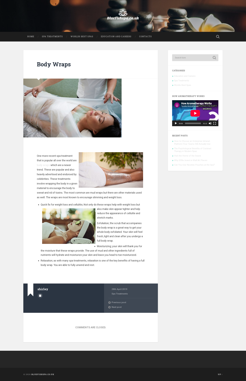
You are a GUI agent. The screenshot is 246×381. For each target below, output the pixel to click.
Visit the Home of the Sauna (187, 155)
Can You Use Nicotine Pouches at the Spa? (194, 165)
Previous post (119, 302)
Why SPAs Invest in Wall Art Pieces (190, 160)
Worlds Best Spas (81, 36)
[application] (195, 113)
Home (30, 36)
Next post (117, 307)
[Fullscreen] (214, 123)
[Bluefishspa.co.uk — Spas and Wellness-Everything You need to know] (123, 16)
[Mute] (210, 123)
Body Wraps (54, 64)
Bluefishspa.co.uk (42, 374)
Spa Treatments (52, 36)
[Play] (175, 123)
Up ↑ (220, 374)
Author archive (40, 295)
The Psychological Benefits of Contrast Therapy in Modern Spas (192, 150)
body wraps (43, 165)
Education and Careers (116, 36)
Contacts (145, 36)
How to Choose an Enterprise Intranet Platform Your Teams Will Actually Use (192, 142)
